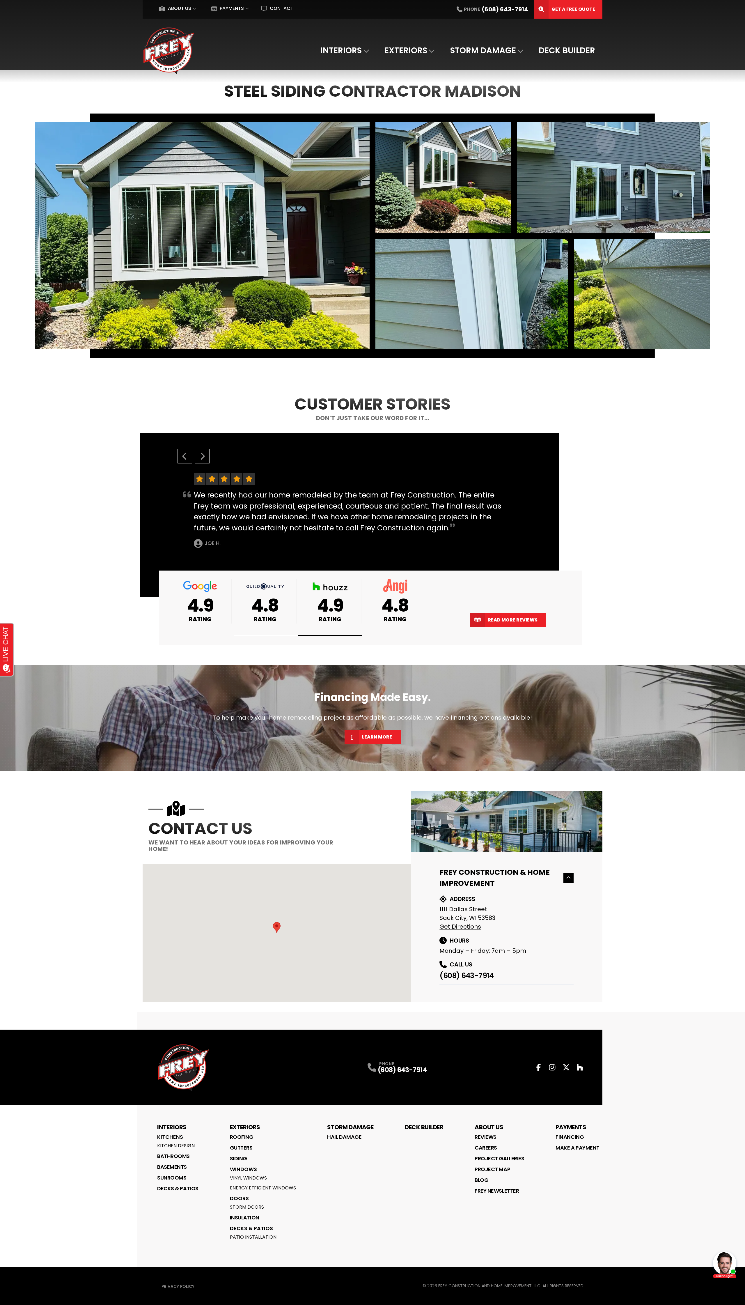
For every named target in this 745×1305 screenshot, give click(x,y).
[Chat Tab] (372, 652)
